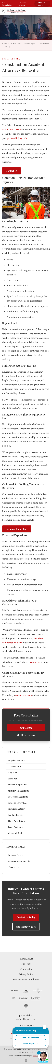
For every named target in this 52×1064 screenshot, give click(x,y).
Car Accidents (14, 766)
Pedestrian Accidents (18, 796)
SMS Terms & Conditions (26, 979)
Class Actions (14, 867)
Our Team (26, 963)
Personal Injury (29, 43)
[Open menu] (48, 11)
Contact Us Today (26, 917)
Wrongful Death (15, 833)
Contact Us (11, 170)
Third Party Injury (16, 820)
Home (4, 43)
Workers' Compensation (19, 861)
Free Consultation (7, 3)
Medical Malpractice (17, 784)
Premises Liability (16, 808)
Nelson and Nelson (11, 129)
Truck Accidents (15, 827)
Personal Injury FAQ (17, 528)
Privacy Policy (26, 974)
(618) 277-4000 (26, 735)
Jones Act (12, 778)
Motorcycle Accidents (18, 790)
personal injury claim (17, 138)
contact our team (23, 695)
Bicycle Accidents (16, 760)
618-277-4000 (41, 3)
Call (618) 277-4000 (26, 926)
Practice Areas (15, 43)
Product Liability (15, 814)
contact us (35, 662)
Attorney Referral (22, 3)
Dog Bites (12, 772)
